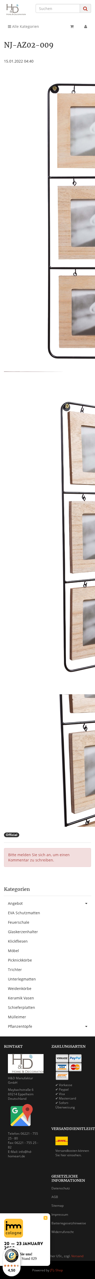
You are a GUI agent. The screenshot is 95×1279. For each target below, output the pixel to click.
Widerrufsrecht (62, 1232)
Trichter (15, 969)
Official (11, 835)
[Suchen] (85, 8)
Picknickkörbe (20, 960)
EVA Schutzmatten (24, 912)
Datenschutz (60, 1188)
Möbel (13, 950)
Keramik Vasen (21, 997)
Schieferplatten (21, 1007)
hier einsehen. (71, 1155)
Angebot (15, 903)
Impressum (59, 1214)
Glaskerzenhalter (23, 931)
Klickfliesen (18, 941)
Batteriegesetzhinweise (68, 1223)
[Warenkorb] (72, 26)
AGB (54, 1197)
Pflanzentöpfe (20, 1026)
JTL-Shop (56, 1270)
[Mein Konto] (85, 26)
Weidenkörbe (19, 988)
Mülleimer (17, 1016)
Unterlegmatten (22, 979)
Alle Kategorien (25, 26)
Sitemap (57, 1205)
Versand (77, 1256)
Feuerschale (18, 922)
